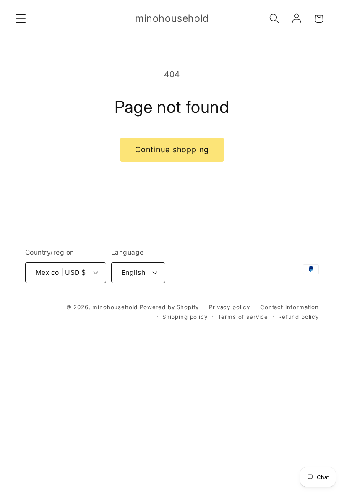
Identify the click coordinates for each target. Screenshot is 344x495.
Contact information (289, 307)
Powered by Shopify (169, 307)
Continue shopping (172, 149)
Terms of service (243, 316)
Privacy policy (229, 307)
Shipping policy (185, 316)
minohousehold (115, 307)
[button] (21, 19)
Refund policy (298, 316)
